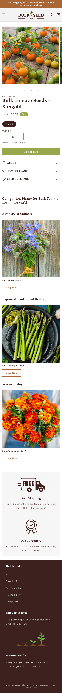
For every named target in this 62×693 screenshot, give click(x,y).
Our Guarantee (14, 588)
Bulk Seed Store (17, 685)
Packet (9, 124)
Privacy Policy (29, 685)
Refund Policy (13, 595)
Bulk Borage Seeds (11, 280)
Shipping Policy (14, 581)
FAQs (8, 574)
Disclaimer (33, 687)
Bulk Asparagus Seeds (13, 366)
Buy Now (22, 623)
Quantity (6, 131)
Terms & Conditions (42, 685)
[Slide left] (24, 90)
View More (36, 666)
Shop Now (11, 287)
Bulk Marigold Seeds (12, 451)
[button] (3, 14)
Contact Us (12, 601)
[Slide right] (37, 90)
